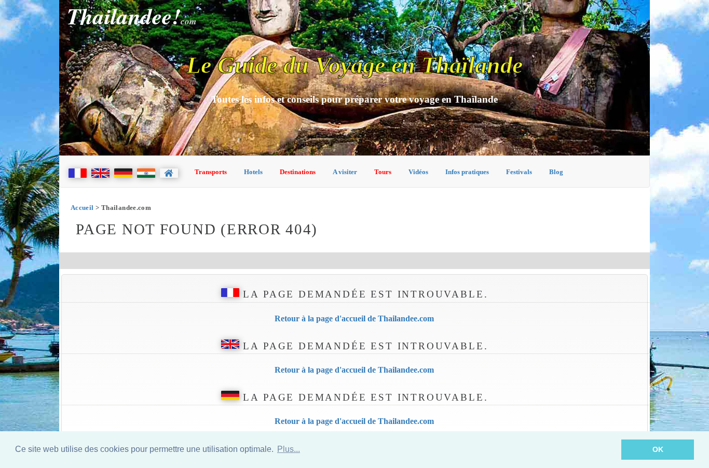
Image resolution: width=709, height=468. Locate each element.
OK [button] (657, 449)
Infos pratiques (467, 172)
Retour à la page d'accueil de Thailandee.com (354, 318)
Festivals (519, 172)
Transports (211, 172)
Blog (556, 172)
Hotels (253, 172)
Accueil (82, 207)
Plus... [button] (288, 449)
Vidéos (418, 172)
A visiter (345, 172)
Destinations (298, 172)
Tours (382, 172)
